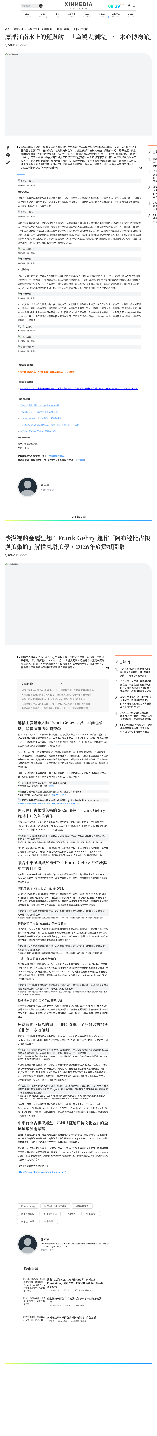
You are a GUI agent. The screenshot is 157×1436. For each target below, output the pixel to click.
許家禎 (11, 555)
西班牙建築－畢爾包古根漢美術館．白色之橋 (71, 1317)
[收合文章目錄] (61, 683)
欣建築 (11, 45)
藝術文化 (19, 29)
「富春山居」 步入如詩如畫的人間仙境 (39, 412)
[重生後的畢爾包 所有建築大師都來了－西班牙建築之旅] (34, 1305)
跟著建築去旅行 (56, 456)
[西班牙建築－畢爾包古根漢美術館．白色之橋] (34, 1324)
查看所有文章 (47, 489)
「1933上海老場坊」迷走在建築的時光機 (39, 405)
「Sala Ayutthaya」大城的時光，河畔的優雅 (41, 418)
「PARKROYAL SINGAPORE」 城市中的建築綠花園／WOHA (49, 425)
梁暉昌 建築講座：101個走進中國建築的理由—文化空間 (47, 371)
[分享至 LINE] (8, 155)
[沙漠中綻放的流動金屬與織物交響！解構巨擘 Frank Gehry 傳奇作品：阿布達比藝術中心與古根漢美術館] (34, 1286)
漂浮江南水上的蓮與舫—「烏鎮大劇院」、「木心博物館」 (58, 29)
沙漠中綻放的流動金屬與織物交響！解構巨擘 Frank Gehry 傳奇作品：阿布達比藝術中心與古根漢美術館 (75, 1283)
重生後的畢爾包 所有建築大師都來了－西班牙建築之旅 (74, 1300)
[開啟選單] (134, 6)
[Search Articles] (41, 6)
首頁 (7, 29)
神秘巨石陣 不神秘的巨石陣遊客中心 (38, 431)
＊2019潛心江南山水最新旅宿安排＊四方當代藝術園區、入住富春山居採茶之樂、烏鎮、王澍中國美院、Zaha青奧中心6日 (79, 388)
